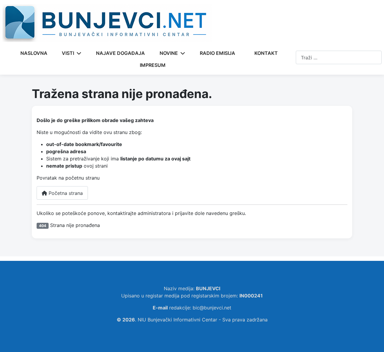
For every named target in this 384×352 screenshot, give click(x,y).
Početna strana (65, 193)
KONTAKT (266, 53)
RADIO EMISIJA (217, 53)
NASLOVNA (33, 53)
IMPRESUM (153, 65)
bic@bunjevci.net (212, 308)
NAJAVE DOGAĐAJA (120, 53)
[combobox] (339, 57)
